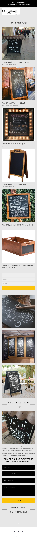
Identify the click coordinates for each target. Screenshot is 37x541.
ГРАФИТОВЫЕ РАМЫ (18, 22)
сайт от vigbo (18, 536)
